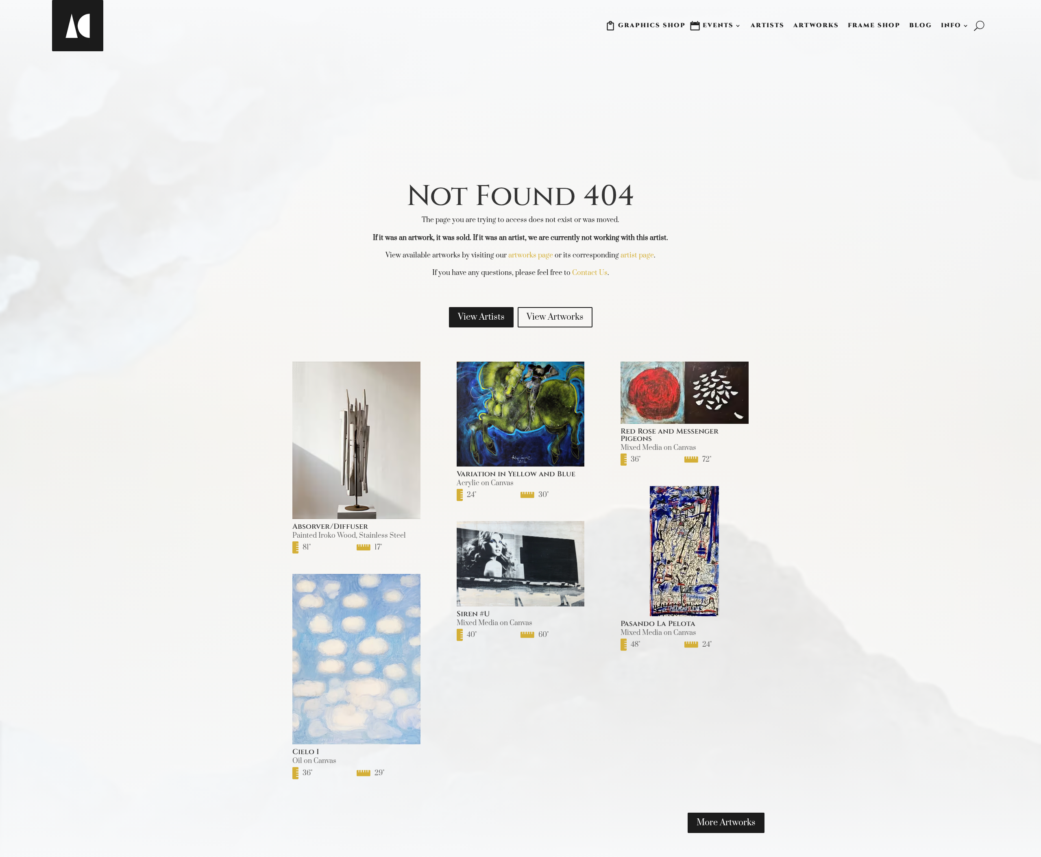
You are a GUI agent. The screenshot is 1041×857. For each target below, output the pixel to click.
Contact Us (590, 272)
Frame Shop (874, 25)
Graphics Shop (652, 25)
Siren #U (473, 614)
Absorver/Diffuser (330, 526)
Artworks (816, 25)
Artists (767, 25)
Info (951, 25)
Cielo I (305, 752)
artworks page (530, 255)
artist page (637, 255)
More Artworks (726, 822)
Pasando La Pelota (658, 624)
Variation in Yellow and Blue (516, 474)
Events (718, 25)
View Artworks (555, 317)
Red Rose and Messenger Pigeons (670, 435)
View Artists (481, 317)
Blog (920, 25)
